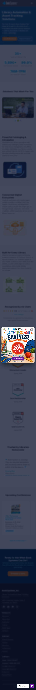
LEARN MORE (19, 358)
